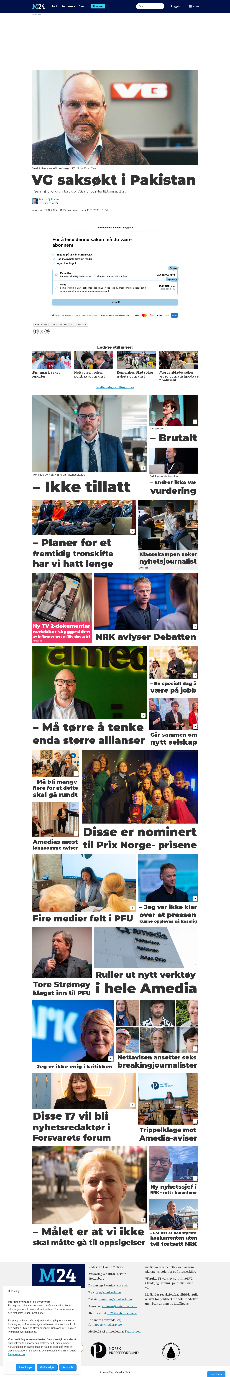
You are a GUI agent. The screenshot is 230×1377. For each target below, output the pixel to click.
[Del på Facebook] (35, 331)
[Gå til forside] (38, 6)
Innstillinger (216, 1374)
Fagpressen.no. (16, 1354)
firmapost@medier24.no (105, 1324)
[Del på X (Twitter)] (41, 331)
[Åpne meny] (194, 6)
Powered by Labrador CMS (115, 1372)
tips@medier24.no (108, 1292)
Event (83, 6)
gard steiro (59, 324)
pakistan (41, 324)
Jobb (55, 6)
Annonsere (68, 6)
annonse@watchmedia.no (119, 1306)
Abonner (98, 6)
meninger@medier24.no (115, 1299)
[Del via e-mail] (47, 331)
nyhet (82, 324)
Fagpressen (133, 1331)
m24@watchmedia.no (122, 1313)
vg (72, 324)
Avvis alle (67, 1367)
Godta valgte (47, 1367)
